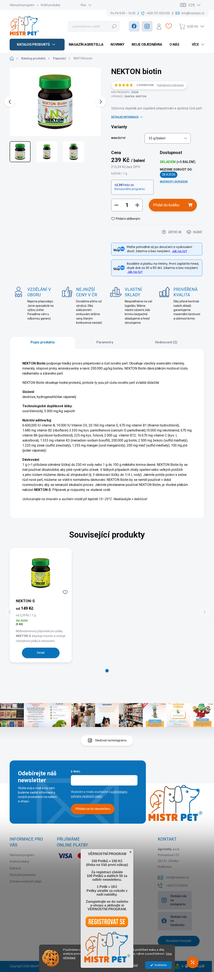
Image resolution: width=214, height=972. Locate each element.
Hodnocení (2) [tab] (166, 342)
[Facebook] (134, 26)
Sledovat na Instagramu (111, 740)
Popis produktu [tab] (43, 342)
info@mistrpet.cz (177, 877)
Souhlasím (160, 965)
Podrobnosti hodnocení (170, 85)
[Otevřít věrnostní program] (193, 962)
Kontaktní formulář (178, 940)
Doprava (15, 868)
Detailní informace (125, 117)
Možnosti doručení (174, 181)
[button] (107, 670)
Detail (41, 652)
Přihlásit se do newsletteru (92, 808)
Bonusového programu (130, 189)
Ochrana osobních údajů (25, 881)
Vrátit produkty (50, 5)
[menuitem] (37, 44)
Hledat (114, 26)
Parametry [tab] (104, 342)
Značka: (135, 96)
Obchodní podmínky (23, 875)
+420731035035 (177, 885)
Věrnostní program (22, 5)
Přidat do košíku (166, 205)
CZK (192, 5)
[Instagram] (147, 26)
